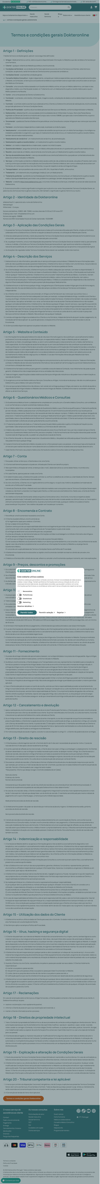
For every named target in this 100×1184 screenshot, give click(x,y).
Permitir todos (27, 612)
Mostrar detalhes (24, 606)
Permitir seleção (46, 612)
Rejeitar (60, 612)
